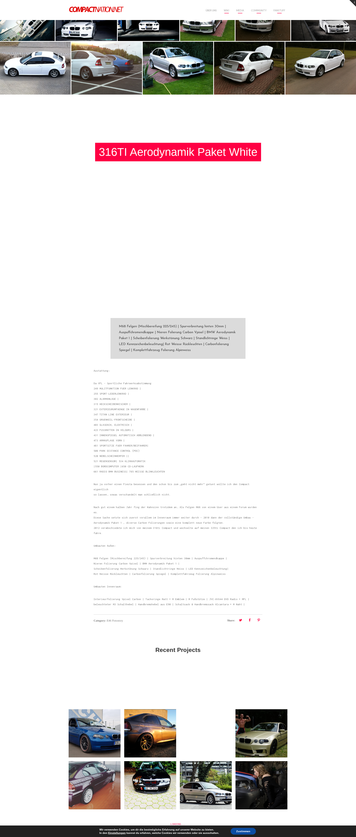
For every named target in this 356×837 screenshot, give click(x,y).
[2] (178, 68)
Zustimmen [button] (243, 831)
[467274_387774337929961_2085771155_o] (148, 20)
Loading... (178, 824)
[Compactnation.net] (96, 9)
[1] (207, 20)
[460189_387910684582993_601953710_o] (86, 20)
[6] (320, 68)
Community (258, 10)
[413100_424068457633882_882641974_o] (27, 20)
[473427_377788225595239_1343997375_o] (323, 20)
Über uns (211, 10)
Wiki (226, 10)
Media (240, 10)
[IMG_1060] (35, 68)
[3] (262, 20)
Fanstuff (279, 10)
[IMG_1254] (106, 68)
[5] (249, 68)
